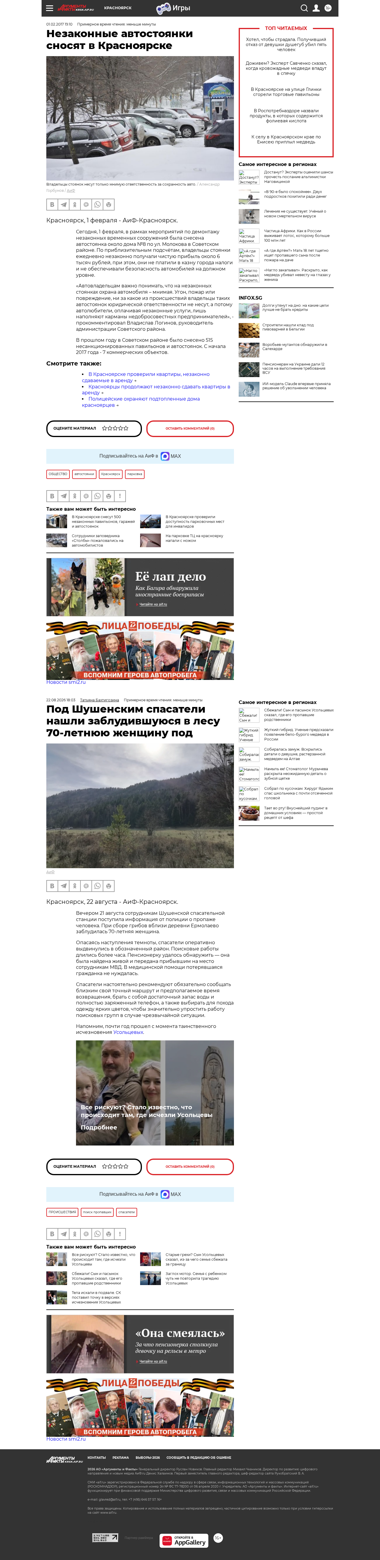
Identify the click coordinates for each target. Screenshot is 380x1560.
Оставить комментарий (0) (190, 429)
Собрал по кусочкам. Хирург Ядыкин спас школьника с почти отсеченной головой (298, 793)
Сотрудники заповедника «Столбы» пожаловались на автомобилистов (98, 541)
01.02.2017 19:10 (59, 24)
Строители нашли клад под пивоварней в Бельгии (288, 327)
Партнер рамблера (139, 1538)
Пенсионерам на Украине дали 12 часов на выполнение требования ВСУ (293, 368)
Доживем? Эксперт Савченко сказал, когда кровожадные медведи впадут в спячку (286, 68)
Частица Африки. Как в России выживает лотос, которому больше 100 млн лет (297, 236)
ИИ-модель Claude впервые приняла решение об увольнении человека (296, 386)
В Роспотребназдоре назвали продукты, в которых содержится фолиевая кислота (286, 116)
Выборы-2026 (148, 1458)
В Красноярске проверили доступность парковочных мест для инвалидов (195, 522)
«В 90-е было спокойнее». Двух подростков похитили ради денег (295, 194)
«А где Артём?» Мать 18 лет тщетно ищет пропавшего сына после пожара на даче (296, 255)
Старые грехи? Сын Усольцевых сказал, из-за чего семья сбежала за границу (196, 1259)
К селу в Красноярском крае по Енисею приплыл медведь (286, 140)
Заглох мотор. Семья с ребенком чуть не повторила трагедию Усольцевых (196, 1278)
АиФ (71, 190)
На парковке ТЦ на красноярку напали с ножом (194, 538)
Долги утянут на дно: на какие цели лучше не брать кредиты (295, 307)
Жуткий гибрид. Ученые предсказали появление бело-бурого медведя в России (298, 734)
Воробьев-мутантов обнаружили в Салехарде (294, 347)
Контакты (97, 1458)
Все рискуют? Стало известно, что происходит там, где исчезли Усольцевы (147, 1111)
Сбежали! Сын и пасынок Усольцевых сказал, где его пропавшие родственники (97, 1278)
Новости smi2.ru (66, 682)
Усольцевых (128, 1032)
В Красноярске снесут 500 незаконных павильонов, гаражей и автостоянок (103, 522)
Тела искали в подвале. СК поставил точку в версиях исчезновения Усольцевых (96, 1297)
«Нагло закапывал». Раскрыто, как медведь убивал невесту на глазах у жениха (297, 275)
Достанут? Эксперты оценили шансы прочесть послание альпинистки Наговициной (298, 177)
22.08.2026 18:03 (60, 700)
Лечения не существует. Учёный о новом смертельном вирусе (295, 213)
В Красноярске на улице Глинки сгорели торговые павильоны (286, 92)
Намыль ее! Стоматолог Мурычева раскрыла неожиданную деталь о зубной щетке (296, 774)
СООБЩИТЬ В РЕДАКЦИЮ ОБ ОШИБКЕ (199, 1458)
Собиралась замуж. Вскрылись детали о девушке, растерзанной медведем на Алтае (294, 754)
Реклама (121, 1458)
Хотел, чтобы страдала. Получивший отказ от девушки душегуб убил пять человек (286, 44)
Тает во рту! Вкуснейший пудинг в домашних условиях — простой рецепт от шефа (295, 813)
